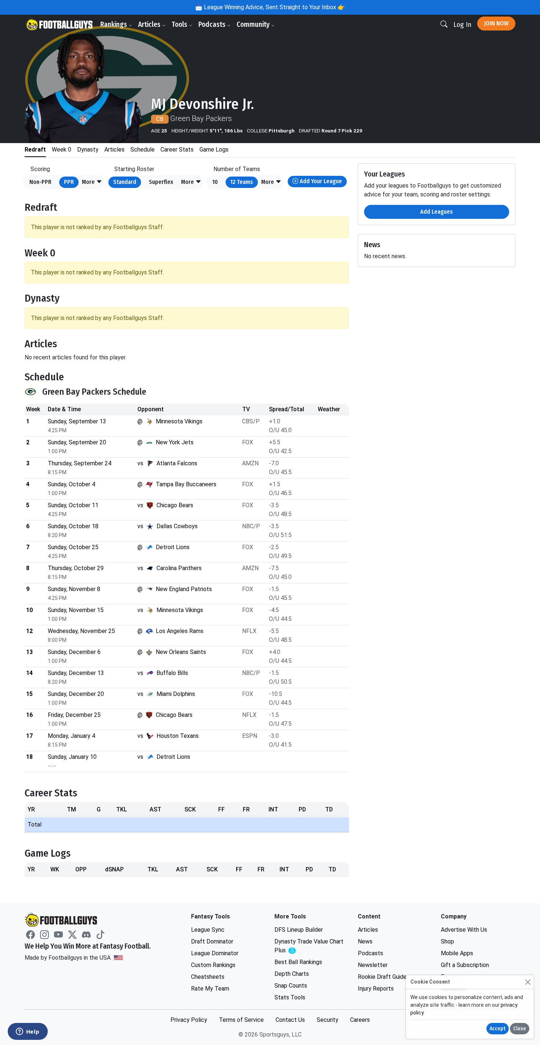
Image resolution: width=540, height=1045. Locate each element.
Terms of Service (241, 1019)
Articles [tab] (114, 149)
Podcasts (212, 24)
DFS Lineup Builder (298, 929)
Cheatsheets (207, 976)
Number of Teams (236, 169)
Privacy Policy (188, 1019)
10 (215, 181)
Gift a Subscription (465, 965)
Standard (124, 181)
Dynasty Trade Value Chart (308, 946)
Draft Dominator (212, 941)
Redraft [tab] (35, 149)
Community (254, 24)
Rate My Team (210, 988)
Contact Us (290, 1019)
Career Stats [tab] (177, 149)
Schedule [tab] (142, 149)
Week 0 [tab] (61, 149)
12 (241, 181)
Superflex (161, 181)
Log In (462, 24)
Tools (180, 24)
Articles (150, 24)
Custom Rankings (213, 965)
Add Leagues (436, 211)
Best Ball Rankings (298, 962)
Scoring (40, 169)
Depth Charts (291, 973)
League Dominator (214, 953)
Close (519, 1029)
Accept (497, 1029)
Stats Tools (289, 997)
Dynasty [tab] (87, 149)
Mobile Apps (457, 953)
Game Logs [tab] (213, 149)
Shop (447, 941)
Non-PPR (40, 181)
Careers (360, 1019)
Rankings (114, 24)
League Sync (207, 929)
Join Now (496, 23)
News (365, 941)
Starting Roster (134, 169)
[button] (92, 182)
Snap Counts (290, 985)
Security (327, 1019)
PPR (69, 181)
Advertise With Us (464, 929)
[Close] (528, 982)
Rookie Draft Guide (382, 976)
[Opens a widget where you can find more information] (27, 1032)
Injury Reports (376, 988)
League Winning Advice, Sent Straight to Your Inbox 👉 (273, 7)
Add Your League (320, 181)
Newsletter (373, 965)
